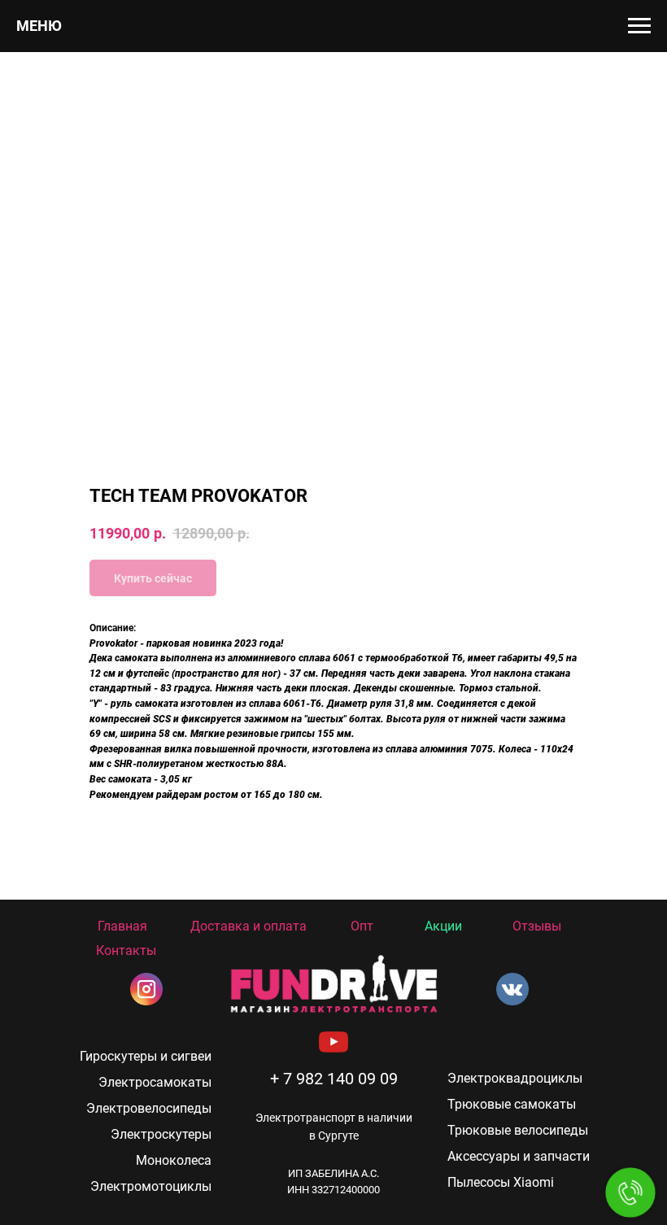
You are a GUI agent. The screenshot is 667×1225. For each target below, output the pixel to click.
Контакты (126, 950)
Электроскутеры (161, 1134)
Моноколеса (173, 1160)
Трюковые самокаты (511, 1104)
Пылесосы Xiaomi (500, 1182)
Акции (443, 926)
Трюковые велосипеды (517, 1130)
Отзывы (536, 926)
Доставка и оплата (248, 926)
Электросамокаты (154, 1082)
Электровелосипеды (148, 1108)
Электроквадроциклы (514, 1078)
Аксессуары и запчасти (518, 1156)
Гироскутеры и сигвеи (145, 1056)
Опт (362, 926)
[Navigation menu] (639, 26)
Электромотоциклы (150, 1186)
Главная (122, 926)
